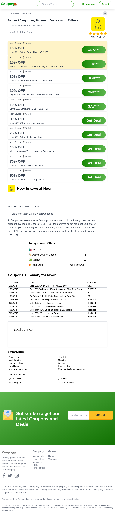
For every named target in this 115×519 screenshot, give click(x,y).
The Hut (62, 357)
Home (10, 13)
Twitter (64, 379)
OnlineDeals (19, 13)
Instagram (16, 382)
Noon (30, 32)
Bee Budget (14, 366)
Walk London (15, 360)
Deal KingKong (65, 366)
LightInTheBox (16, 363)
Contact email (67, 382)
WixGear (62, 363)
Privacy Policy (39, 459)
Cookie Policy (39, 456)
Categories (88, 4)
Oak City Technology (18, 369)
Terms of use (39, 468)
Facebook (16, 379)
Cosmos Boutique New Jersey (72, 369)
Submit (105, 4)
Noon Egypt (14, 357)
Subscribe (101, 415)
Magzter (62, 360)
